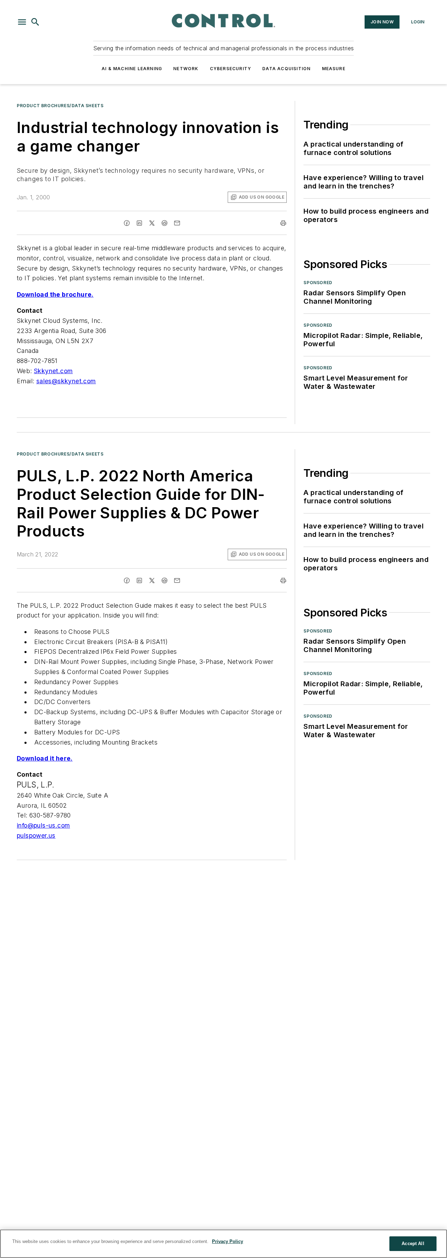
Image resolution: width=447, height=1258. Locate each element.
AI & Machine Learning (132, 68)
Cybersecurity (230, 68)
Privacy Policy (227, 1241)
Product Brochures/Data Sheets (60, 105)
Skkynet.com (53, 371)
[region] (223, 1243)
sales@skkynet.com (66, 381)
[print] (283, 223)
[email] (177, 223)
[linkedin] (139, 223)
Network (185, 68)
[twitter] (151, 223)
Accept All (413, 1243)
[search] (35, 22)
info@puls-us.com (43, 825)
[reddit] (164, 223)
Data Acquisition (286, 68)
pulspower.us (36, 835)
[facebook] (126, 223)
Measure (333, 68)
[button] (22, 22)
